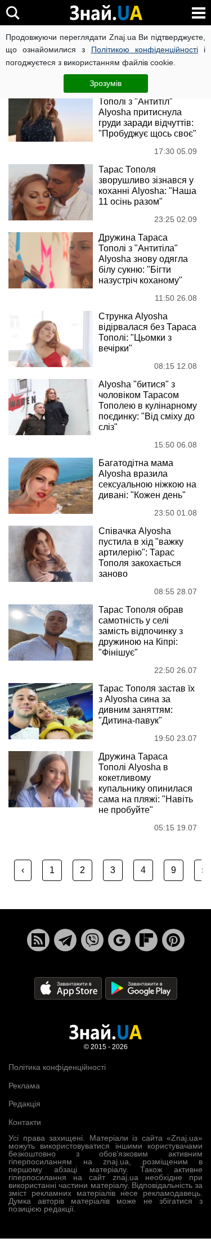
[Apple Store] (69, 988)
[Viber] (92, 940)
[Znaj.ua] (105, 12)
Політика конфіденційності (57, 1067)
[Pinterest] (173, 940)
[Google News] (119, 940)
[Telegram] (65, 940)
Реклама (24, 1085)
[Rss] (38, 940)
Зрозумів (105, 83)
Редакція (24, 1103)
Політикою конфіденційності (144, 49)
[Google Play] (141, 988)
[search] (12, 12)
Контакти (24, 1122)
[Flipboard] (146, 940)
